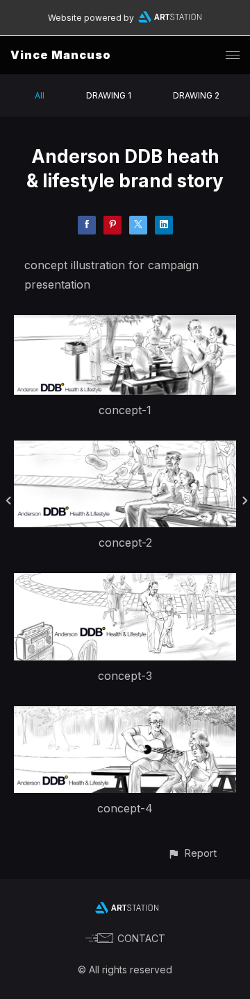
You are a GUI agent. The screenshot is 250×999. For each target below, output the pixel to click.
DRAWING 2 (196, 95)
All (39, 95)
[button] (192, 853)
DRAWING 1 (108, 95)
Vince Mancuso (60, 55)
